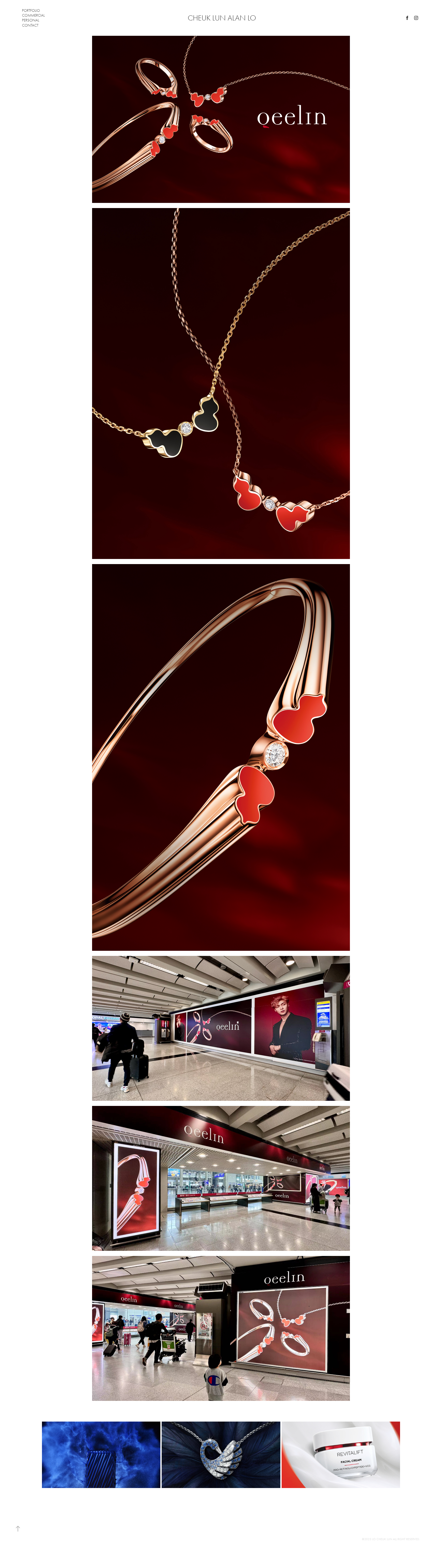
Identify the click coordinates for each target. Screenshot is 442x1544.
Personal (30, 20)
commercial (33, 15)
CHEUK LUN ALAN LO (222, 18)
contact (30, 25)
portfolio (31, 10)
